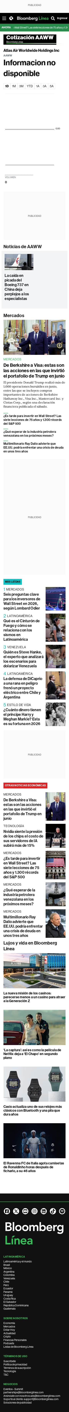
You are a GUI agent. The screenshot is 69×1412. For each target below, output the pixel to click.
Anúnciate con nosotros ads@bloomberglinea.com (31, 1395)
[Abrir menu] (4, 18)
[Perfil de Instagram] (34, 1211)
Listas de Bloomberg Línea (18, 1346)
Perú (6, 1285)
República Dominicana (16, 1305)
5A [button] (51, 86)
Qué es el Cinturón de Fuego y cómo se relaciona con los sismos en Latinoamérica (21, 630)
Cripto (7, 1336)
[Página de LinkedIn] (44, 1211)
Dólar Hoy (9, 1329)
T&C (5, 1374)
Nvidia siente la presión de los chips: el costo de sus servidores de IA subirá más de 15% (23, 838)
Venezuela (9, 1278)
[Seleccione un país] (11, 18)
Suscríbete (9, 1361)
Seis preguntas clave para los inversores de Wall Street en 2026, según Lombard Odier (21, 601)
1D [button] (7, 86)
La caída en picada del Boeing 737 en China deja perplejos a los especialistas (17, 287)
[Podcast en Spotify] (62, 1211)
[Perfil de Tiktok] (53, 1211)
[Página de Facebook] (7, 1211)
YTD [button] (30, 86)
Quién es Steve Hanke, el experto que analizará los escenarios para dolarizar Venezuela (23, 659)
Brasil (6, 1264)
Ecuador (8, 1288)
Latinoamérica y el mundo (17, 1261)
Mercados (13, 315)
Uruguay (8, 1295)
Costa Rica (9, 1298)
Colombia (9, 1274)
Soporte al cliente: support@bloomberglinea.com (30, 1399)
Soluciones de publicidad (17, 1402)
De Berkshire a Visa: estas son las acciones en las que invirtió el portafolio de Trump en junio (34, 371)
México (7, 1268)
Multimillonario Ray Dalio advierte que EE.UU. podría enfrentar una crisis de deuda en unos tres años (33, 447)
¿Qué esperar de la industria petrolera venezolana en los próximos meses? (29, 433)
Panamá (7, 1291)
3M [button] (21, 86)
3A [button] (44, 86)
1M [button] (14, 86)
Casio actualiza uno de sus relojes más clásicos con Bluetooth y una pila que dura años (32, 1110)
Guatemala (9, 1308)
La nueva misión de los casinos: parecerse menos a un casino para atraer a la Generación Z (34, 997)
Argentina (8, 1271)
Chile (6, 1281)
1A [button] (37, 86)
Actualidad (9, 1333)
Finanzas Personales (15, 1340)
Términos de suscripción (17, 1367)
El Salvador (9, 1301)
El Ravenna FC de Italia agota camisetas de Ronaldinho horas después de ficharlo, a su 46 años (33, 1167)
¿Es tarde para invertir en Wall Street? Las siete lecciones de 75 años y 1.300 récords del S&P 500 (32, 419)
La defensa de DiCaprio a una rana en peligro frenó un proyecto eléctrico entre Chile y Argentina (22, 687)
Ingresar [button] (62, 18)
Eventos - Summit (13, 1389)
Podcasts (8, 1343)
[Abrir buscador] (53, 18)
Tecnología (9, 1371)
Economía (9, 1323)
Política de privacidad (15, 1364)
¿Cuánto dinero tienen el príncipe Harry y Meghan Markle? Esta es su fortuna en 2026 (22, 717)
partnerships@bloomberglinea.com (23, 1392)
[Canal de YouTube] (25, 1211)
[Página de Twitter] (16, 1211)
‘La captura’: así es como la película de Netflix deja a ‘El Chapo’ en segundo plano (32, 1054)
